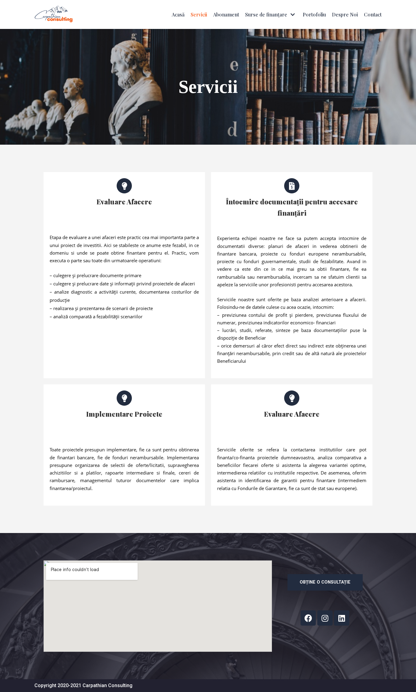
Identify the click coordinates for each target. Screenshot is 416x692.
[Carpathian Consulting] (53, 14)
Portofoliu (314, 14)
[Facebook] (308, 618)
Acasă (178, 14)
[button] (325, 582)
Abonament (226, 14)
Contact (373, 14)
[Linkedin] (341, 618)
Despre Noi (345, 14)
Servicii (199, 14)
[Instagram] (325, 618)
